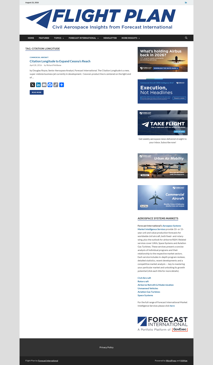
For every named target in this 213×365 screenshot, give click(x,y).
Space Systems (145, 295)
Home (31, 38)
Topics (57, 38)
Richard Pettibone (54, 65)
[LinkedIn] (186, 2)
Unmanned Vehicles (148, 288)
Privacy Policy (106, 347)
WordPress (171, 360)
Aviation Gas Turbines (149, 291)
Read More (35, 91)
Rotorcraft (143, 281)
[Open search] (186, 38)
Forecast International (82, 38)
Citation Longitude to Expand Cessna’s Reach (60, 61)
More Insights (129, 38)
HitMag (183, 360)
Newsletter (110, 38)
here (172, 305)
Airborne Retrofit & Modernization (156, 284)
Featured (44, 38)
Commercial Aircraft (39, 57)
